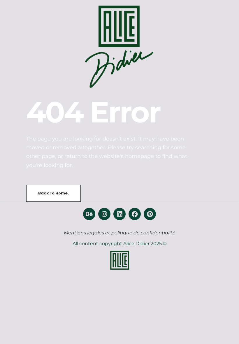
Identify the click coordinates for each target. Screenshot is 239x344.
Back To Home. (53, 193)
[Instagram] (104, 214)
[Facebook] (135, 214)
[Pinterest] (150, 214)
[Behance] (89, 214)
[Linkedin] (119, 214)
